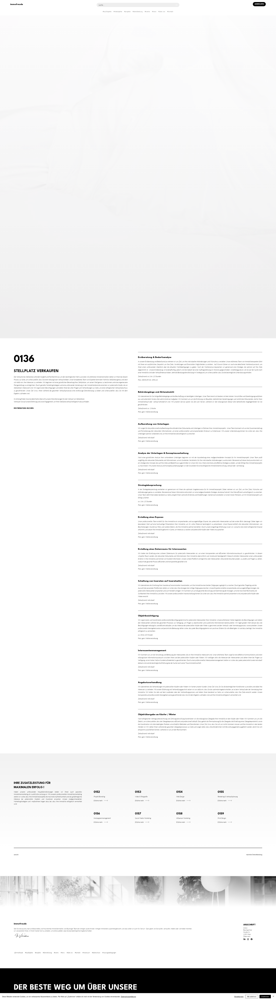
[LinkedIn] (244, 939)
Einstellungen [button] (239, 996)
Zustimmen (265, 996)
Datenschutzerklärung (128, 996)
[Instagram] (248, 939)
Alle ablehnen (251, 996)
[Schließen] (273, 996)
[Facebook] (251, 939)
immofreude (16, 4)
